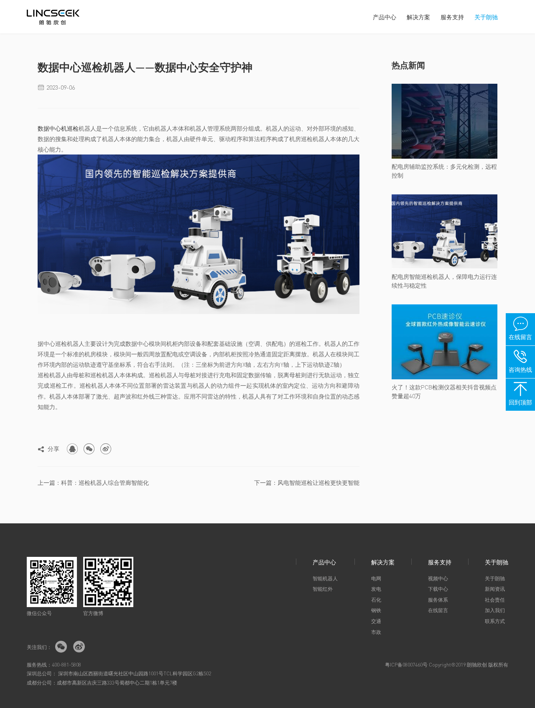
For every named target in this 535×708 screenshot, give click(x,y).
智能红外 (323, 589)
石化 (376, 600)
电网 (376, 578)
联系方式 (495, 621)
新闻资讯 (495, 589)
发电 (376, 589)
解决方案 (418, 17)
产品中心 (384, 17)
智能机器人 (325, 578)
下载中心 (438, 589)
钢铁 (376, 610)
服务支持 (452, 17)
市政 (376, 632)
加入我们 (495, 610)
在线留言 (438, 610)
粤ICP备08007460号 (406, 665)
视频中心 (438, 578)
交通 (376, 621)
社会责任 (495, 600)
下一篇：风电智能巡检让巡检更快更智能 (306, 482)
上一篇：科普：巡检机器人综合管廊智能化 (93, 482)
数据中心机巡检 (58, 128)
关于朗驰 (486, 17)
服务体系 (438, 600)
